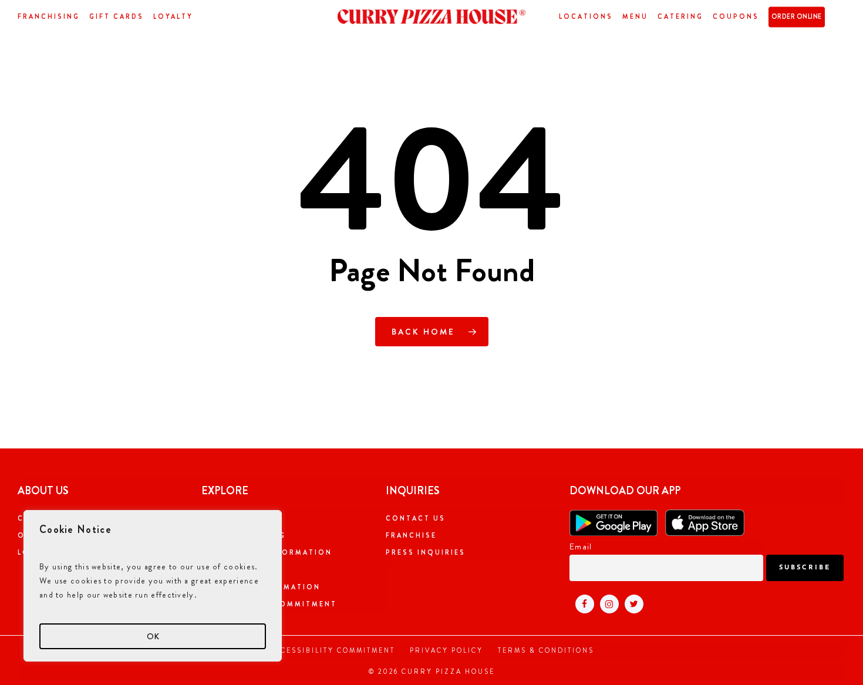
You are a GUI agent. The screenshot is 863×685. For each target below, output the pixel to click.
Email (580, 546)
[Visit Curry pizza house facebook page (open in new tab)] (581, 603)
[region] (152, 586)
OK (153, 636)
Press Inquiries (426, 552)
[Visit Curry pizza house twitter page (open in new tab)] (631, 603)
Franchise (411, 535)
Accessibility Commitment (332, 650)
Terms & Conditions (546, 650)
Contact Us (416, 518)
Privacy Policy (446, 650)
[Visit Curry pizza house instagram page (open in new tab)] (606, 603)
